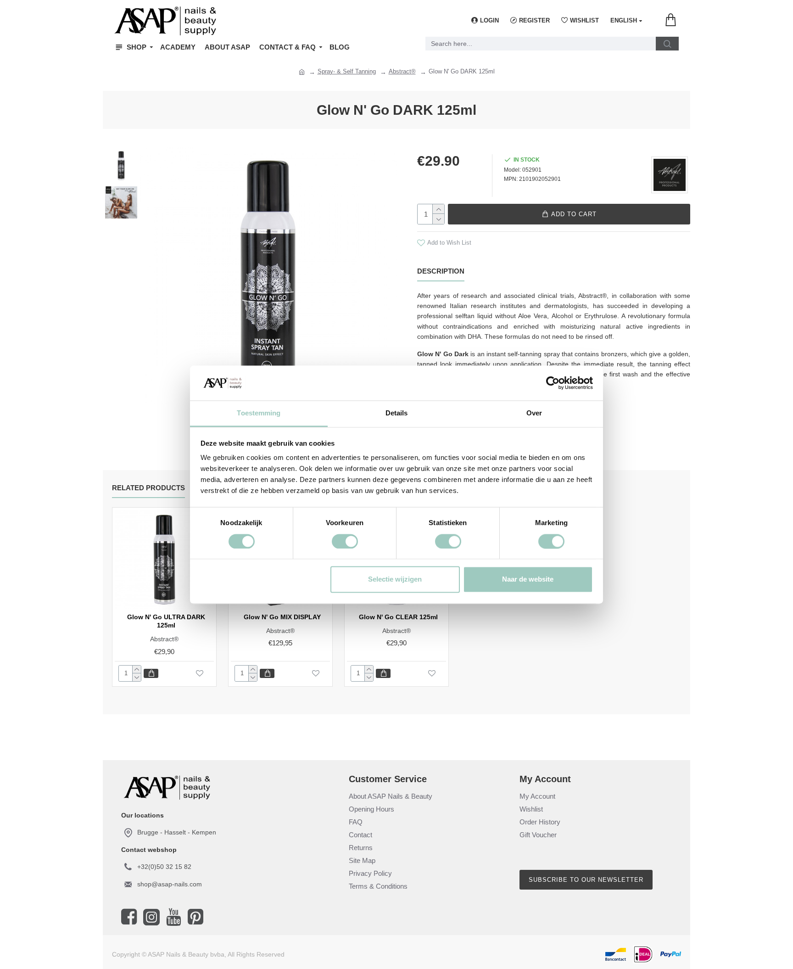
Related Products (148, 488)
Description (440, 271)
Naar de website (527, 579)
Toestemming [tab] (258, 413)
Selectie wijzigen (395, 579)
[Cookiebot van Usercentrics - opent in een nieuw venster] (553, 383)
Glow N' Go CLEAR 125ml (398, 617)
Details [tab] (396, 413)
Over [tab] (534, 413)
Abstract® (402, 71)
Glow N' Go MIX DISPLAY (282, 617)
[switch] (345, 541)
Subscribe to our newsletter (586, 879)
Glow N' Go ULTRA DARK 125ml (166, 621)
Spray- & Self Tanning (347, 71)
